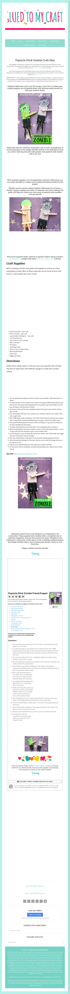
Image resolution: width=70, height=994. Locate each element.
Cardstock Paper (16, 612)
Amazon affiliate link (41, 766)
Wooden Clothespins (18, 610)
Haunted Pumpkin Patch (27, 454)
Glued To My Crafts (35, 17)
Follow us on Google (35, 914)
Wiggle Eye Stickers (17, 615)
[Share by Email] (9, 596)
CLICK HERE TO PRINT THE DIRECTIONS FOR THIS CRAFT (36, 781)
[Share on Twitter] (13, 596)
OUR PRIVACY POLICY (35, 886)
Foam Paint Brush (17, 621)
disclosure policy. (38, 74)
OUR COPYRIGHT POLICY (35, 893)
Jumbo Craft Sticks (17, 606)
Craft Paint (14, 614)
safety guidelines (37, 67)
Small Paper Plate (17, 623)
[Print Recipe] (23, 596)
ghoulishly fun (15, 259)
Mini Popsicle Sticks (17, 608)
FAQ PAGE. (60, 81)
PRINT (56, 607)
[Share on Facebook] (19, 596)
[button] (16, 596)
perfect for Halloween (45, 259)
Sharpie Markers (15, 625)
